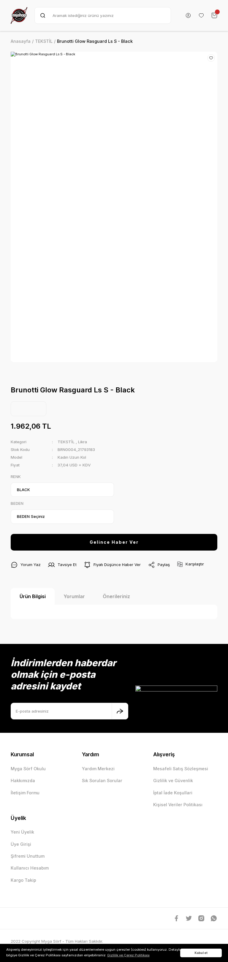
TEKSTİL (66, 441)
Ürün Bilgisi (33, 596)
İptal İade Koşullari (172, 792)
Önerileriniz (116, 596)
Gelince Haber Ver (114, 542)
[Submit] (120, 711)
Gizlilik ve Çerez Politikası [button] (128, 955)
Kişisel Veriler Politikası (177, 804)
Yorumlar (74, 596)
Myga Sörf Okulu (28, 768)
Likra (82, 441)
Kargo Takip (23, 880)
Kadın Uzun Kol (72, 457)
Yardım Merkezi (98, 768)
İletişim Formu (25, 792)
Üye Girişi (21, 844)
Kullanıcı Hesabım (30, 867)
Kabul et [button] (201, 953)
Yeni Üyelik (22, 831)
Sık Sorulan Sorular (102, 780)
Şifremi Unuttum (28, 856)
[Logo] (19, 15)
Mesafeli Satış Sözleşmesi (180, 768)
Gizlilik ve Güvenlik (173, 780)
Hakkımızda (23, 780)
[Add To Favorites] (211, 58)
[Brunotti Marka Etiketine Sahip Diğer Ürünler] (28, 408)
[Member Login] (188, 15)
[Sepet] (214, 15)
